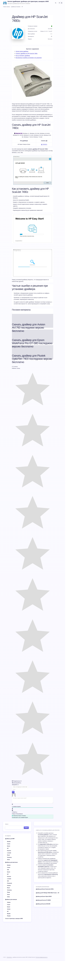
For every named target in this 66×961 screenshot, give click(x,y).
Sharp (8, 892)
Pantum (9, 885)
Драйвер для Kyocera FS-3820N (43, 900)
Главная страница (6, 6)
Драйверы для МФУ (10, 838)
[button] (55, 3)
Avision (9, 902)
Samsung (9, 857)
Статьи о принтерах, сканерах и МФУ (14, 918)
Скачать (44, 144)
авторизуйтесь (17, 783)
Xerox (8, 859)
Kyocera (9, 850)
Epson (8, 846)
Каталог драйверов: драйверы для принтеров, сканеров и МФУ (28, 1)
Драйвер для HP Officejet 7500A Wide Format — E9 (47, 892)
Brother (9, 841)
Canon (8, 843)
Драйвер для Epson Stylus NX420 (44, 896)
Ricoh (8, 855)
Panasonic (9, 883)
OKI (8, 881)
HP (22, 6)
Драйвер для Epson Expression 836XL (45, 889)
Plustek (9, 915)
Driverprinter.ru (9, 957)
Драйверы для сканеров (15, 6)
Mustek (8, 913)
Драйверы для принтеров (11, 862)
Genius (8, 909)
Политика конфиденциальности (41, 957)
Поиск (6, 824)
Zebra (8, 896)
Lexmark (9, 852)
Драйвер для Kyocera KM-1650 (43, 903)
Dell (8, 869)
